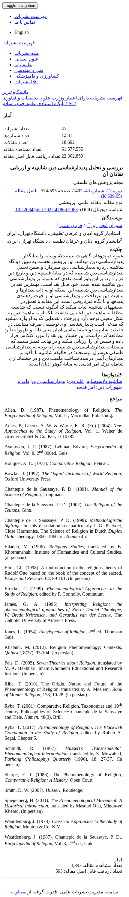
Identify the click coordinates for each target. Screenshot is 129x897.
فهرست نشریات (30, 16)
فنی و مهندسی (29, 70)
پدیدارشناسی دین (48, 381)
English (21, 32)
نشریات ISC (26, 81)
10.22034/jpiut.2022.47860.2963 (46, 209)
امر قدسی (84, 386)
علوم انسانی (26, 58)
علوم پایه (23, 64)
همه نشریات (26, 53)
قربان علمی (70, 225)
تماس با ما (24, 22)
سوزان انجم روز (105, 225)
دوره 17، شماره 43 (103, 190)
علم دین (76, 381)
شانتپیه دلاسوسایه (104, 381)
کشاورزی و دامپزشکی (36, 75)
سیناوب (18, 891)
